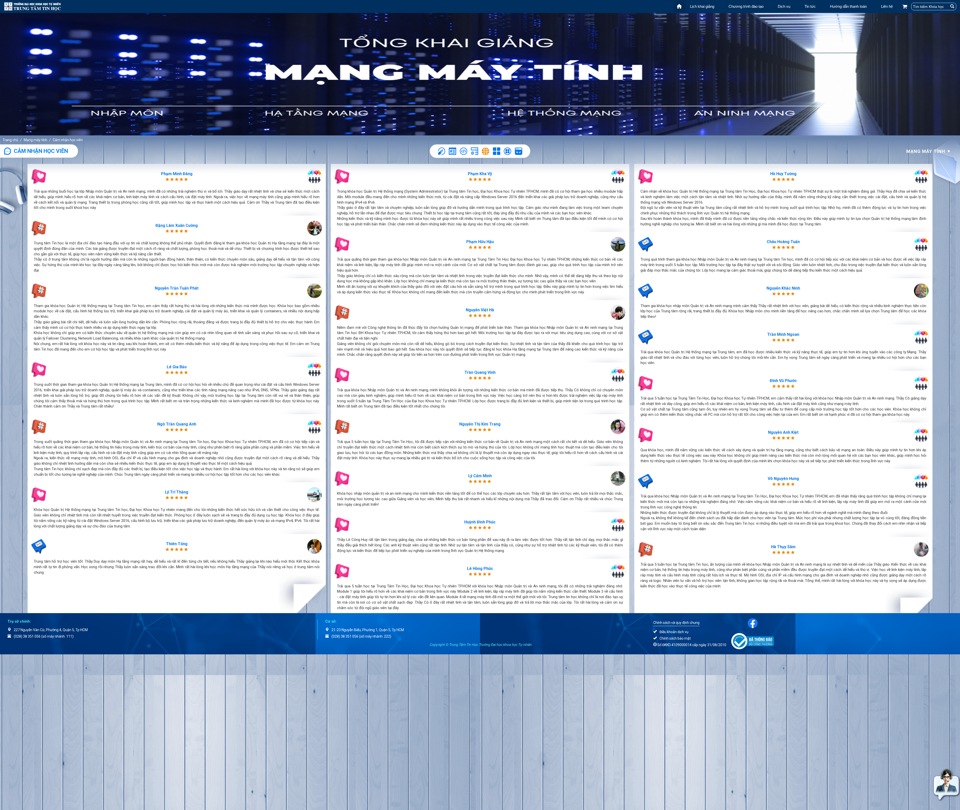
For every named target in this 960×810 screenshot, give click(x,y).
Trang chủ (10, 140)
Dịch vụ (784, 6)
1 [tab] (480, 132)
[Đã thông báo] (752, 641)
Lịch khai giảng (702, 6)
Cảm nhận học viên (68, 140)
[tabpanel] (480, 74)
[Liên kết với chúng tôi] (753, 623)
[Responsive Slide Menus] (32, 5)
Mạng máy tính (35, 140)
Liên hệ (887, 6)
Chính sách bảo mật (675, 638)
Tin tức (810, 6)
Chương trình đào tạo (746, 6)
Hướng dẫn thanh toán (848, 6)
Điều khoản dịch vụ (674, 632)
